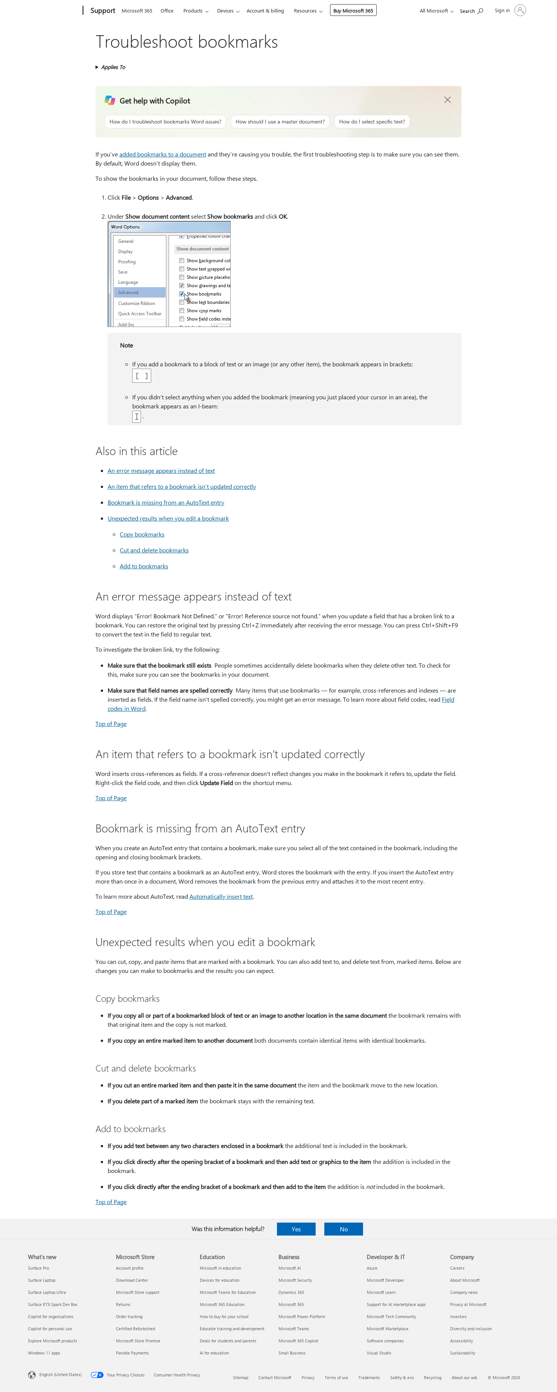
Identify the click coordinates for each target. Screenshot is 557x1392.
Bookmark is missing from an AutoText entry (166, 502)
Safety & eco (402, 1377)
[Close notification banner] (447, 100)
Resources (305, 10)
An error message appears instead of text (161, 470)
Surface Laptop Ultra (47, 1292)
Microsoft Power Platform (301, 1316)
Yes (296, 1229)
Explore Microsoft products (52, 1341)
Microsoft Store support (138, 1292)
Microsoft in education (220, 1268)
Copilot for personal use (50, 1328)
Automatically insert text (221, 896)
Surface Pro (38, 1268)
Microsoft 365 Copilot (298, 1341)
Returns (123, 1304)
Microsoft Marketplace (387, 1328)
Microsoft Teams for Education (228, 1292)
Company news (464, 1292)
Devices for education (219, 1280)
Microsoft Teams (293, 1328)
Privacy (308, 1377)
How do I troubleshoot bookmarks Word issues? (165, 121)
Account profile (130, 1268)
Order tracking (129, 1316)
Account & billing (265, 10)
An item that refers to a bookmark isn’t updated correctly (182, 486)
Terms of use (336, 1377)
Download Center (132, 1280)
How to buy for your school (224, 1316)
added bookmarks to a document (162, 154)
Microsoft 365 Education (222, 1304)
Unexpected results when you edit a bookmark (168, 518)
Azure (372, 1268)
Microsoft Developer (385, 1280)
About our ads (464, 1377)
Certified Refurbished (135, 1328)
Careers (457, 1268)
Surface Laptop (41, 1280)
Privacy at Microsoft (468, 1304)
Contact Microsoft (274, 1377)
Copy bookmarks (142, 534)
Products (193, 10)
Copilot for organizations (51, 1316)
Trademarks (369, 1377)
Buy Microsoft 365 (353, 10)
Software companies (385, 1341)
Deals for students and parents (228, 1341)
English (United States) (60, 1374)
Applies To (113, 66)
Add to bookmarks (144, 566)
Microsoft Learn (381, 1292)
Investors (458, 1316)
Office (167, 10)
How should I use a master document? (280, 121)
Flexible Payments (132, 1353)
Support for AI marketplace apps (396, 1304)
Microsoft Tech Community (391, 1316)
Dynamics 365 (291, 1292)
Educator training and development (232, 1328)
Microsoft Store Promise (138, 1341)
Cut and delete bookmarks (154, 550)
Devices (225, 10)
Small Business (292, 1353)
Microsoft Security (295, 1280)
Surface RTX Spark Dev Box (52, 1304)
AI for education (214, 1353)
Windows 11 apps (44, 1353)
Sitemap (240, 1377)
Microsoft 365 (137, 10)
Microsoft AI (289, 1268)
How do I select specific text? (372, 121)
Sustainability (462, 1353)
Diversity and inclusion (471, 1328)
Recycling (432, 1377)
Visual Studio (379, 1353)
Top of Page (111, 723)
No (344, 1229)
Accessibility (461, 1341)
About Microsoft (465, 1280)
